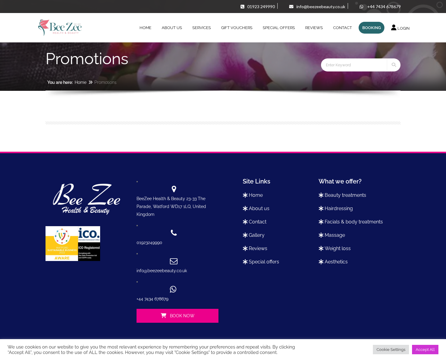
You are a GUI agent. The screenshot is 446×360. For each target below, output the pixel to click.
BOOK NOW (181, 315)
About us (259, 208)
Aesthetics (336, 262)
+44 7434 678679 (152, 298)
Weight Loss (338, 248)
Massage (335, 235)
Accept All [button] (425, 349)
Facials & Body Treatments (354, 222)
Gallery (257, 235)
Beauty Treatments (345, 195)
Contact (257, 222)
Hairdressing (339, 208)
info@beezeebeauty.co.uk (162, 270)
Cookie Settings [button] (391, 349)
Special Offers (264, 262)
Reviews (258, 248)
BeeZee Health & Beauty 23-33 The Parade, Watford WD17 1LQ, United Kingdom (171, 206)
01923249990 (149, 242)
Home (80, 82)
